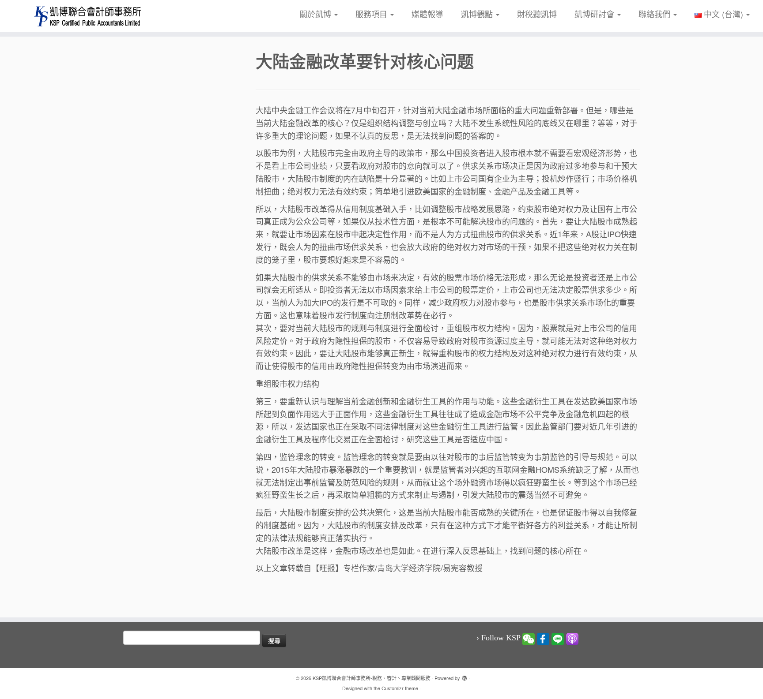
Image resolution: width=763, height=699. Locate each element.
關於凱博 (316, 13)
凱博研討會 (595, 13)
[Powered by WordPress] (464, 676)
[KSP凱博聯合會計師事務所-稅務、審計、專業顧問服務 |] (88, 16)
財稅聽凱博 (537, 13)
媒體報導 (427, 13)
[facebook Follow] (543, 638)
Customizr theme (400, 688)
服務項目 (372, 13)
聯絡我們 (655, 13)
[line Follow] (557, 638)
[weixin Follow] (528, 638)
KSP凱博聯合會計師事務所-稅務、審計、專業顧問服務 (372, 677)
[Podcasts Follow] (572, 638)
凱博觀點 (478, 13)
